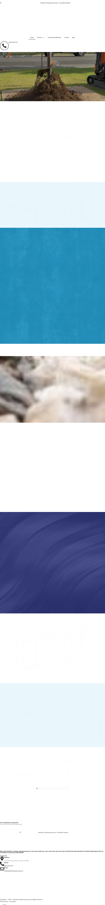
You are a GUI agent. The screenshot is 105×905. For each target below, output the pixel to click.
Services (39, 37)
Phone (6, 862)
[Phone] (2, 864)
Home (32, 37)
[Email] (2, 869)
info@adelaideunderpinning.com (13, 871)
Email (6, 867)
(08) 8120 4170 (13, 42)
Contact (66, 37)
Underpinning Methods (54, 37)
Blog (73, 37)
